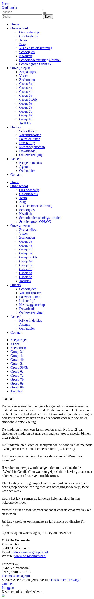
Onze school (19, 28)
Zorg (22, 44)
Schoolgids (27, 52)
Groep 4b (25, 91)
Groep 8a (25, 115)
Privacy (74, 580)
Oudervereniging (31, 155)
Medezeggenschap (32, 147)
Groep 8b (25, 119)
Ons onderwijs (29, 32)
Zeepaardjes (27, 72)
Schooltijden (28, 131)
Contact (15, 174)
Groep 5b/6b (28, 99)
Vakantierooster (30, 135)
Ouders (15, 127)
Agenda (24, 167)
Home (14, 24)
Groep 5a (25, 95)
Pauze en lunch (29, 139)
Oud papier (27, 170)
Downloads (27, 151)
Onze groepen (20, 68)
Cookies (7, 584)
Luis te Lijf (27, 143)
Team (23, 40)
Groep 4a (25, 87)
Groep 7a (25, 107)
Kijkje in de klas (30, 163)
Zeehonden (27, 80)
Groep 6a (25, 103)
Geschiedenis (28, 36)
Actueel (15, 159)
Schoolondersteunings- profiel (40, 60)
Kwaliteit (25, 56)
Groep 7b (25, 111)
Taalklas (25, 123)
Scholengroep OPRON (35, 64)
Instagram (23, 576)
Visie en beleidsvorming (35, 48)
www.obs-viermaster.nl (30, 556)
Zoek (48, 16)
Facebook (8, 576)
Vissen (23, 76)
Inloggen (8, 588)
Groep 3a (25, 83)
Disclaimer (59, 580)
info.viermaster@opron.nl (30, 552)
